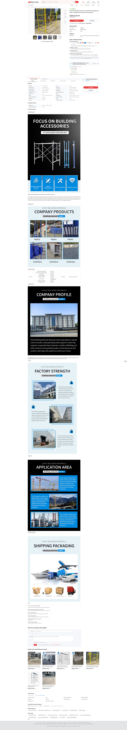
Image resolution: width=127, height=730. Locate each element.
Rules (98, 5)
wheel (46, 697)
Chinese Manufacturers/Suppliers (51, 722)
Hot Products (39, 722)
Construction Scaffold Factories (52, 715)
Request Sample (88, 23)
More (29, 719)
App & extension (87, 5)
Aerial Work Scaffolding (73, 710)
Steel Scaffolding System (32, 717)
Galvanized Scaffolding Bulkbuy (71, 717)
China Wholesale (59, 722)
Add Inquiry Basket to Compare (47, 41)
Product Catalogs (42, 695)
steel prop (47, 699)
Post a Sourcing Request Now (55, 644)
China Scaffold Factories (32, 715)
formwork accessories (31, 697)
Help (81, 5)
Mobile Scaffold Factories (63, 715)
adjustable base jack (67, 699)
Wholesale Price (65, 722)
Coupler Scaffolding (82, 710)
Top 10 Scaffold (62, 717)
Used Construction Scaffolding (43, 717)
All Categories (31, 5)
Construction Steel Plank (67, 697)
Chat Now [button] (92, 20)
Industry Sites (70, 722)
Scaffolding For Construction (73, 715)
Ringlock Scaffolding (84, 697)
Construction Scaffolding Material (85, 715)
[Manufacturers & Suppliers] (33, 2)
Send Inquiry (76, 20)
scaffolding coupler (84, 699)
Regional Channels (75, 722)
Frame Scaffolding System (54, 717)
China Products (44, 722)
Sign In (71, 74)
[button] (78, 81)
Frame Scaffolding (65, 710)
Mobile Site (85, 722)
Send (35, 644)
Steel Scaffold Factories (41, 715)
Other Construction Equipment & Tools (44, 710)
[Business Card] (97, 83)
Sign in (98, 2)
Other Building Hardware (56, 710)
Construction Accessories (32, 710)
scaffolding (29, 699)
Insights (89, 722)
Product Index (81, 722)
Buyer (76, 5)
